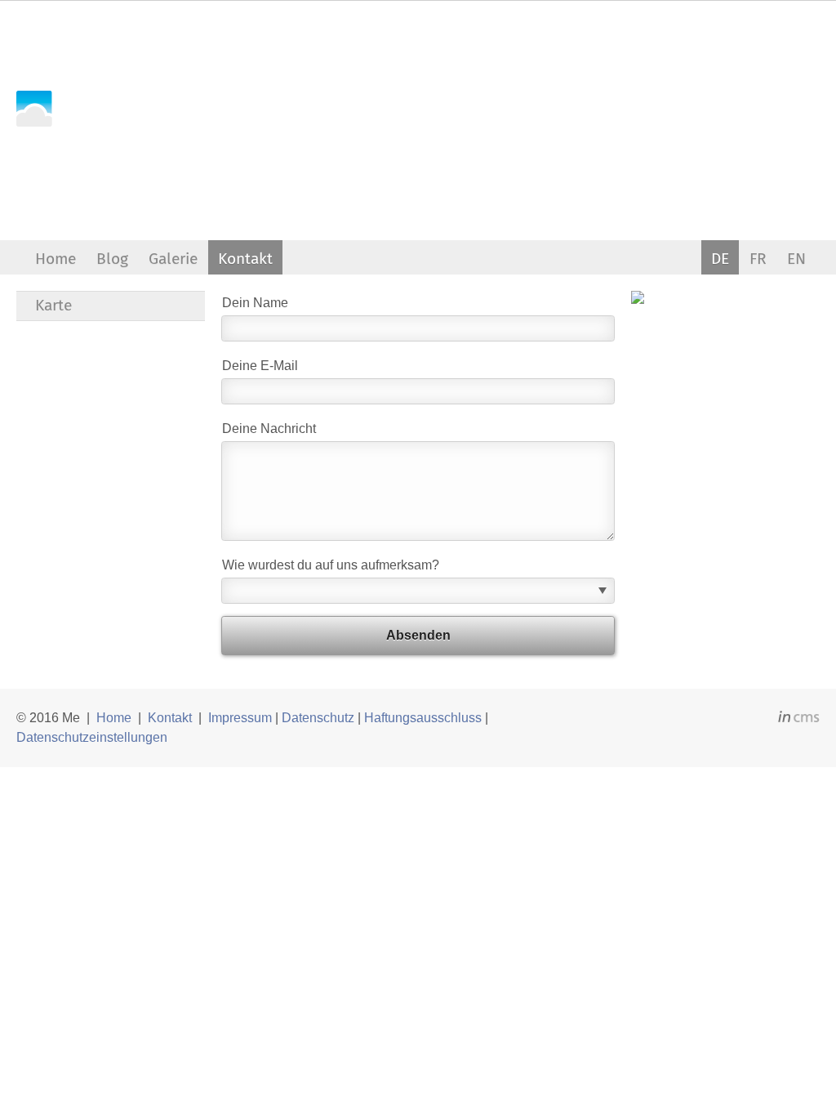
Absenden (418, 635)
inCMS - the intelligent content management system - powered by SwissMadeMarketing (799, 719)
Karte (53, 305)
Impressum (240, 718)
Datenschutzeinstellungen (91, 737)
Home (55, 258)
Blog (112, 258)
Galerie (173, 258)
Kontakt (245, 258)
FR (758, 258)
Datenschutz (318, 718)
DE (720, 258)
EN (796, 258)
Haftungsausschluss (423, 718)
